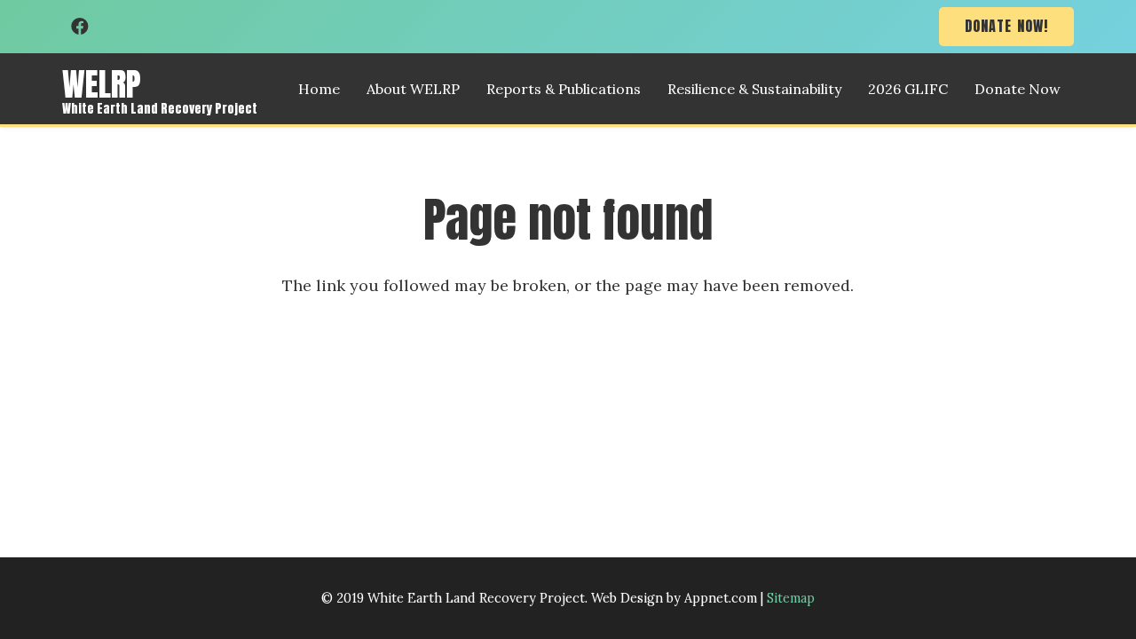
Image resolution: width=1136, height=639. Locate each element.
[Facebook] (80, 26)
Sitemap (791, 598)
